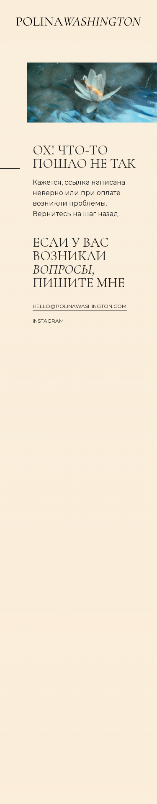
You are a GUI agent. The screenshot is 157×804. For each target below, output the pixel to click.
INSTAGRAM (48, 321)
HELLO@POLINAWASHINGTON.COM (79, 306)
